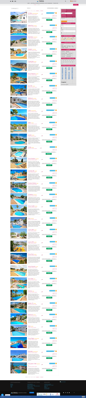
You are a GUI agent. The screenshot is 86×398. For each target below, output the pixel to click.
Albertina (30, 25)
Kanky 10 (30, 303)
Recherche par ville (68, 42)
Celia (29, 110)
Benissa (29, 14)
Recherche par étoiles (68, 35)
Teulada (29, 267)
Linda (29, 147)
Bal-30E (30, 86)
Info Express (54, 30)
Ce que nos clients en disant (48, 385)
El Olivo (30, 13)
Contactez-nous (46, 387)
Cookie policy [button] (25, 396)
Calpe (29, 38)
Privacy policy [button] (29, 396)
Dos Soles (30, 279)
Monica (30, 291)
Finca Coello (31, 206)
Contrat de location (30, 387)
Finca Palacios (32, 74)
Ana (29, 218)
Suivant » (37, 10)
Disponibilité (68, 23)
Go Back (75, 4)
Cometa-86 (31, 171)
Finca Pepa (31, 338)
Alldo (29, 122)
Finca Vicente (31, 266)
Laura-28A (31, 229)
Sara (29, 326)
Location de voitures (47, 384)
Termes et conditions (30, 388)
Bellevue (30, 98)
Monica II (30, 314)
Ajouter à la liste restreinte (46, 30)
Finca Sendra (31, 158)
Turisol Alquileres (30, 384)
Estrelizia (30, 37)
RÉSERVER (49, 19)
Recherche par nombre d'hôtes (68, 58)
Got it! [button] (83, 396)
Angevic (30, 49)
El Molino (30, 194)
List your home (46, 388)
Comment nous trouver (31, 385)
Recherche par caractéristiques (68, 65)
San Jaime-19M (32, 363)
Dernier (41, 10)
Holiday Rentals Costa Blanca (22, 392)
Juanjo (30, 135)
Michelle (30, 351)
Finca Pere (31, 254)
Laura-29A (31, 242)
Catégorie (68, 49)
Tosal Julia (31, 61)
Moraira (29, 26)
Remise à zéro (64, 21)
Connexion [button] (31, 392)
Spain (36, 14)
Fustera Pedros (32, 183)
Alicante (32, 14)
